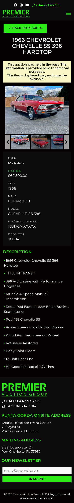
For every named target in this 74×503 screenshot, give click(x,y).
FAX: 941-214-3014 (19, 406)
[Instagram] (21, 5)
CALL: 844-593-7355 (21, 401)
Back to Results (25, 28)
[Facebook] (15, 5)
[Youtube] (27, 5)
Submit (37, 479)
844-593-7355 (46, 5)
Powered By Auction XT (37, 498)
